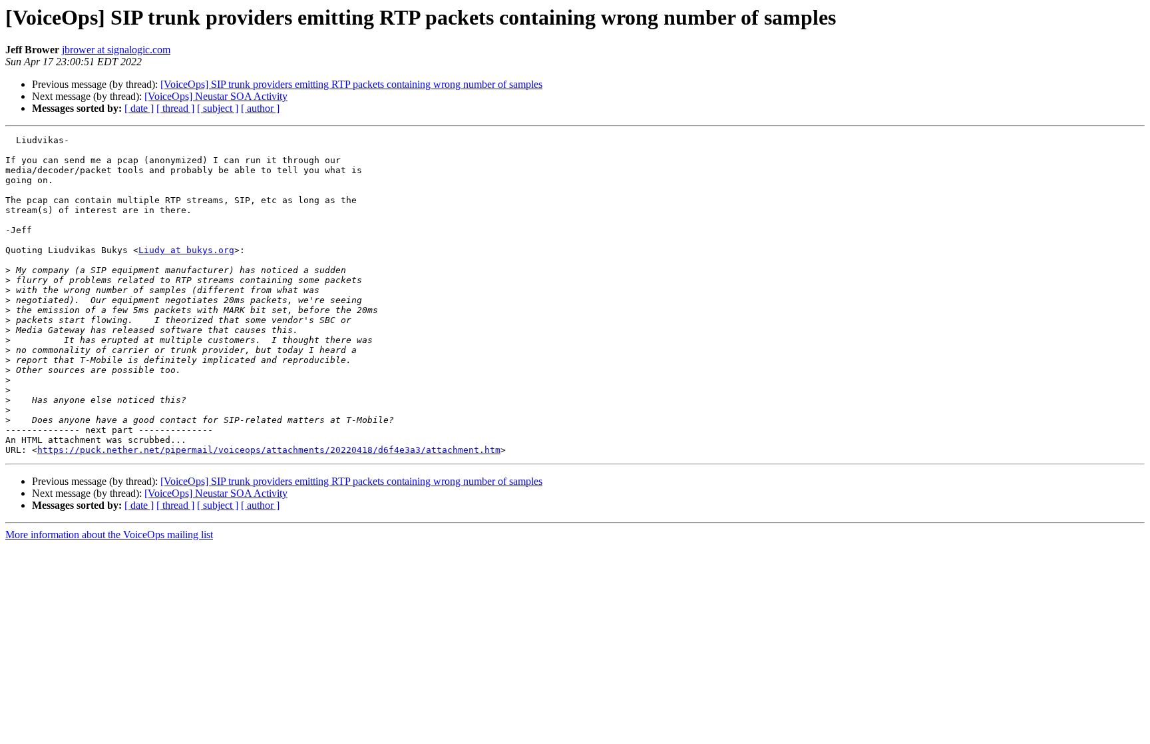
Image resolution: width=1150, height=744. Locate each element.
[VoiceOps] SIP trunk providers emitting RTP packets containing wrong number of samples (351, 84)
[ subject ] (217, 108)
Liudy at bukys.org (186, 250)
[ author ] (260, 108)
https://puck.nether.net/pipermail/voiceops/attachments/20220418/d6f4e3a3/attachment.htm (268, 450)
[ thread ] (175, 108)
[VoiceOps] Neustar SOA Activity (216, 96)
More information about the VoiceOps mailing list (109, 534)
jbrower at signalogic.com (116, 49)
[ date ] (139, 108)
